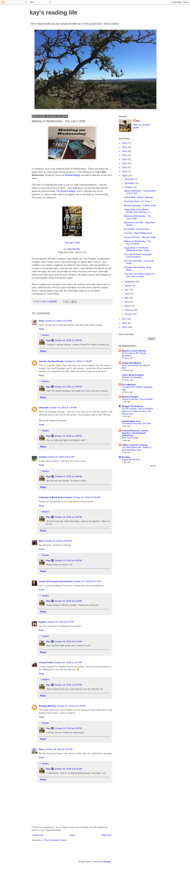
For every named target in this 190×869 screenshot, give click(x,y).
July (127, 289)
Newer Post (38, 835)
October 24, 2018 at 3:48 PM (68, 340)
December (130, 179)
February (129, 310)
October (129, 187)
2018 (124, 175)
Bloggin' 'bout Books (132, 406)
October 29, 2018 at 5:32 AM (68, 769)
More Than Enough (130, 438)
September (130, 281)
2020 (124, 167)
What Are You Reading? (132, 377)
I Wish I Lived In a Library (135, 445)
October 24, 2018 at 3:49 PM (68, 476)
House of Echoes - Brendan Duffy (139, 237)
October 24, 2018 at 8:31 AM (60, 457)
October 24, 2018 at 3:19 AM (58, 321)
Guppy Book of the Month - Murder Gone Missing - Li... (138, 210)
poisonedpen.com (131, 421)
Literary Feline (46, 662)
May (127, 298)
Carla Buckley (73, 249)
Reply (41, 329)
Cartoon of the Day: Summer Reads (137, 399)
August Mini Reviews (131, 459)
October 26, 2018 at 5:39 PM (68, 728)
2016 (124, 323)
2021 (124, 163)
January (129, 314)
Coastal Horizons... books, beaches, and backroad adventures (135, 433)
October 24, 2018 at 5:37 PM (87, 581)
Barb (41, 541)
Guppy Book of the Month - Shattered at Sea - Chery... (137, 249)
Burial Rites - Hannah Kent (136, 229)
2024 (124, 151)
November (130, 183)
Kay (48, 340)
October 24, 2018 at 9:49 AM (58, 541)
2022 (124, 159)
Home (72, 835)
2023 (124, 155)
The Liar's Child (72, 242)
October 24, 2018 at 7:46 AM (63, 407)
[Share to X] (69, 301)
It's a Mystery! (129, 384)
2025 (124, 147)
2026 (124, 143)
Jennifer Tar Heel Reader (51, 361)
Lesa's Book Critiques (133, 375)
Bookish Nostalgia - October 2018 (140, 205)
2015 (124, 327)
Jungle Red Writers (131, 363)
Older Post (106, 835)
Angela (42, 622)
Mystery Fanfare (130, 397)
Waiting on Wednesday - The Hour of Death (137, 242)
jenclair (42, 457)
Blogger (107, 861)
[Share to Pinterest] (75, 301)
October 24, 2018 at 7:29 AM (78, 361)
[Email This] (64, 301)
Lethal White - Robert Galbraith (138, 197)
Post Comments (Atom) (56, 840)
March (128, 306)
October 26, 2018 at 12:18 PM (71, 706)
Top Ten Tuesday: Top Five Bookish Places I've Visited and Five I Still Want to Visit (137, 411)
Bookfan (126, 457)
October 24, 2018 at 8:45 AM (86, 497)
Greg (41, 321)
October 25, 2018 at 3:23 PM (68, 685)
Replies (45, 335)
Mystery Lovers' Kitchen (134, 351)
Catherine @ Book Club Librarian (55, 497)
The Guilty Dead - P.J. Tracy (137, 201)
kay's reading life (53, 12)
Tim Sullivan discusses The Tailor (136, 423)
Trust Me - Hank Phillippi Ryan (138, 233)
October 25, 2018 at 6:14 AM (68, 601)
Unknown (44, 407)
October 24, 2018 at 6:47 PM (60, 622)
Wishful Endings (72, 175)
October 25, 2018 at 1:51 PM (67, 662)
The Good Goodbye (65, 191)
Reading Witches (47, 706)
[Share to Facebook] (72, 301)
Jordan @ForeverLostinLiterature (56, 581)
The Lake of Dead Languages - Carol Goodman (138, 255)
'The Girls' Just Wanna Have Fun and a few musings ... (139, 275)
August (128, 285)
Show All (153, 466)
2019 (124, 171)
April (127, 302)
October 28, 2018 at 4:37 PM (58, 749)
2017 (124, 319)
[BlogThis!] (67, 301)
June (127, 293)
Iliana (41, 749)
